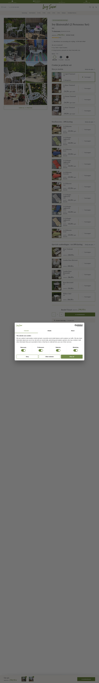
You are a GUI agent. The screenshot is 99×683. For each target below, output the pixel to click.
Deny (27, 356)
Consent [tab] (26, 330)
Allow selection (49, 356)
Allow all (71, 356)
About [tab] (72, 330)
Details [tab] (49, 330)
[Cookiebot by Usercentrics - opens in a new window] (76, 325)
